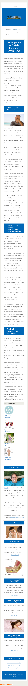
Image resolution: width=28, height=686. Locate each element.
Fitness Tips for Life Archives (14, 663)
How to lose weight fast (14, 668)
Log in (19, 676)
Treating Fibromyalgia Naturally (14, 601)
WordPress (15, 676)
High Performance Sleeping (14, 636)
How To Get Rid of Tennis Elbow (14, 580)
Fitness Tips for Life (14, 17)
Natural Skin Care (14, 541)
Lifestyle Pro (15, 674)
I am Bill (6, 488)
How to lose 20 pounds (14, 665)
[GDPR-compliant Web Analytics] (3, 684)
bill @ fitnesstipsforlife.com (17, 517)
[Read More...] (15, 555)
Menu (15, 6)
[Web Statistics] (10, 684)
